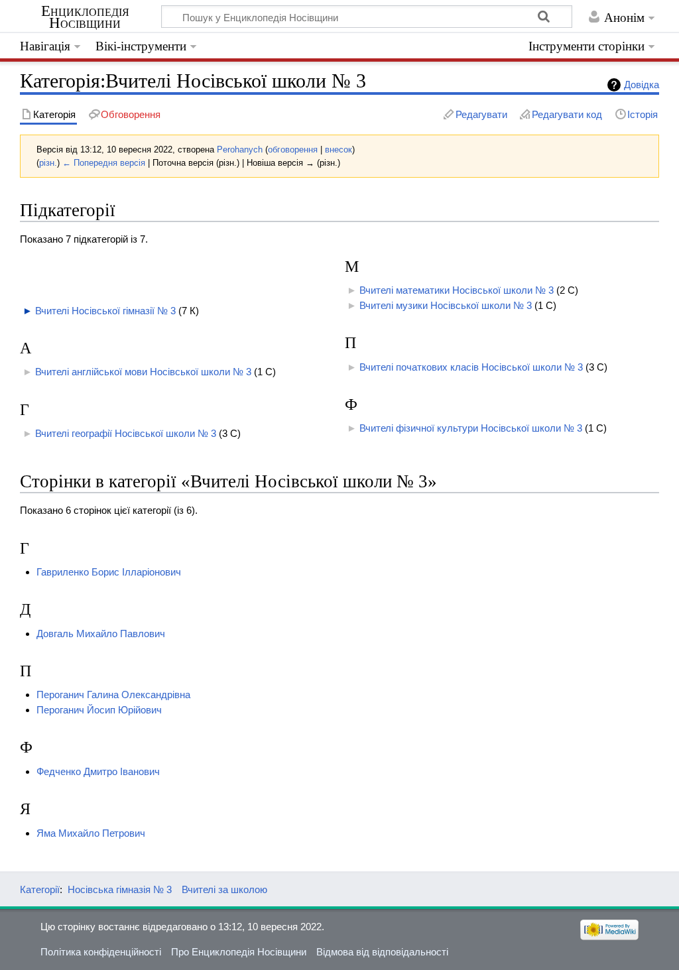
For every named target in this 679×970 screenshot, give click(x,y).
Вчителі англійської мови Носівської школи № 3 (143, 371)
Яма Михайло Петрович (90, 833)
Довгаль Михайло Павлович (100, 633)
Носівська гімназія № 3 (120, 889)
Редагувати (481, 114)
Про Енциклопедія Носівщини (238, 951)
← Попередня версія (103, 163)
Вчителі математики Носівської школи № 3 (456, 290)
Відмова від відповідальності (382, 951)
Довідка (641, 84)
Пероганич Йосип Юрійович (99, 709)
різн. (48, 163)
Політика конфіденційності (100, 951)
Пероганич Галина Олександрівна (113, 694)
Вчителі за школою (224, 889)
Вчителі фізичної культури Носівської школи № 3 (470, 428)
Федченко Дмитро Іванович (98, 771)
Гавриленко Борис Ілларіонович (108, 571)
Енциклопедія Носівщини (85, 17)
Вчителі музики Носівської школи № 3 (445, 305)
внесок (338, 149)
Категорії (40, 889)
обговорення (293, 149)
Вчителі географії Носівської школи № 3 (125, 433)
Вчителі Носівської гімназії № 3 (105, 310)
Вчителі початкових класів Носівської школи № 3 (471, 367)
